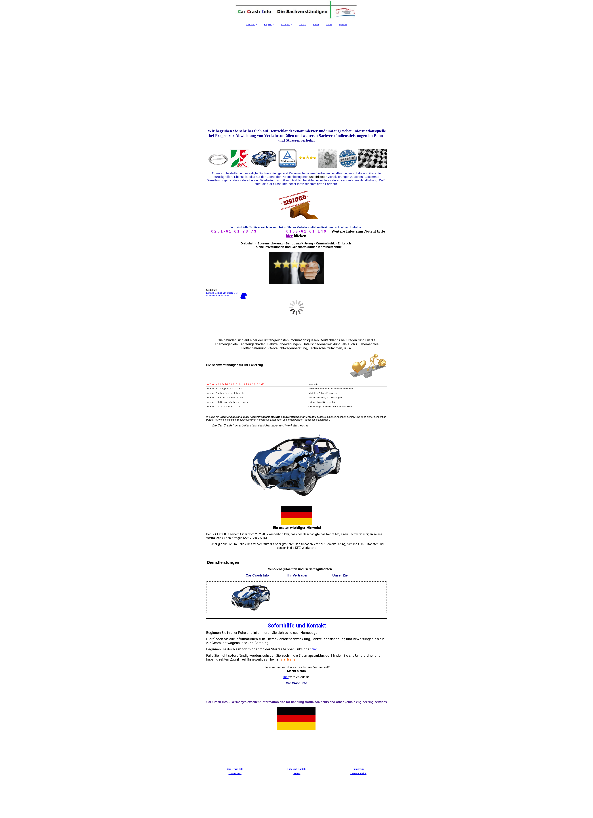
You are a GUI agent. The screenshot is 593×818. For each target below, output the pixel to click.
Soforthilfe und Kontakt (297, 625)
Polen (316, 24)
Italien (329, 24)
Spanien (343, 24)
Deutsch (250, 24)
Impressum (358, 769)
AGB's (296, 773)
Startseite (287, 659)
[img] (296, 10)
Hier (286, 677)
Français (285, 24)
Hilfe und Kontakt (296, 769)
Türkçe (302, 24)
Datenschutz (235, 773)
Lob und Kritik (358, 773)
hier (289, 236)
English (267, 24)
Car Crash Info (235, 769)
